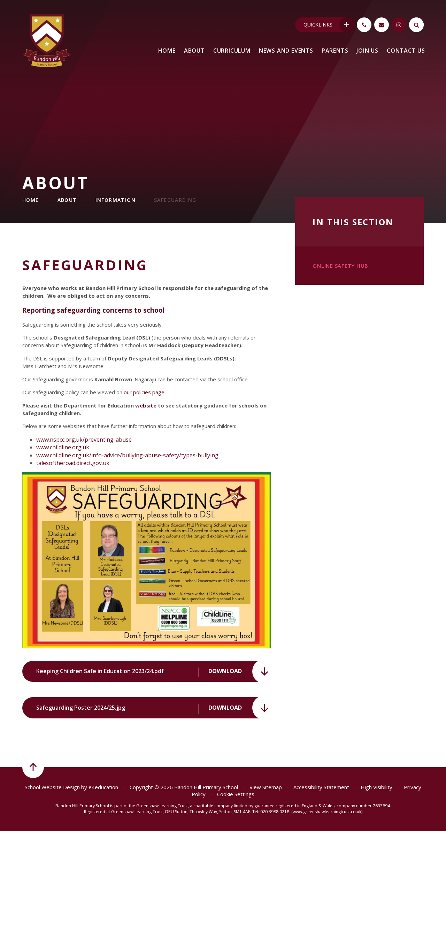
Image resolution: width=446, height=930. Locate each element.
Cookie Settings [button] (235, 794)
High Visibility (376, 787)
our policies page (144, 392)
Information (115, 200)
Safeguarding (175, 200)
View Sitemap (265, 787)
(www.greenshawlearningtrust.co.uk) (326, 812)
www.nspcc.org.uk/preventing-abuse (84, 439)
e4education (103, 787)
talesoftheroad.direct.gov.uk (72, 463)
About (67, 200)
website (145, 405)
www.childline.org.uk (62, 447)
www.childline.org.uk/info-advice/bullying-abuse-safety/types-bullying (127, 455)
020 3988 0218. (275, 812)
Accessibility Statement (321, 787)
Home (30, 200)
